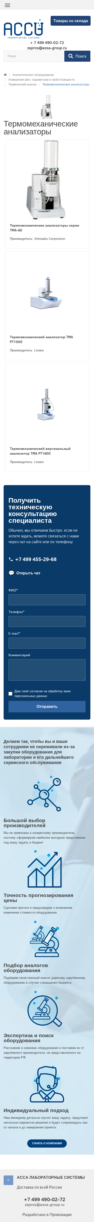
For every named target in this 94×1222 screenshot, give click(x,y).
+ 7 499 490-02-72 (47, 42)
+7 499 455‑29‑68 (36, 559)
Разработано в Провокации (47, 1214)
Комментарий (19, 655)
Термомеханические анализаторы (65, 84)
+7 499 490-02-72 (44, 1199)
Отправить (47, 706)
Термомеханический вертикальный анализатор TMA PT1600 (40, 451)
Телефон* (16, 612)
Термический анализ (22, 84)
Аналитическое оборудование (33, 75)
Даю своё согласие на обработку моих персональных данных (42, 693)
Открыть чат (24, 573)
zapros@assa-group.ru (47, 48)
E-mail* (14, 633)
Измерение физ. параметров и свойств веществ (41, 80)
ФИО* (13, 590)
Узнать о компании (47, 1143)
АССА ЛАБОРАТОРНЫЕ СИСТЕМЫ (51, 1177)
